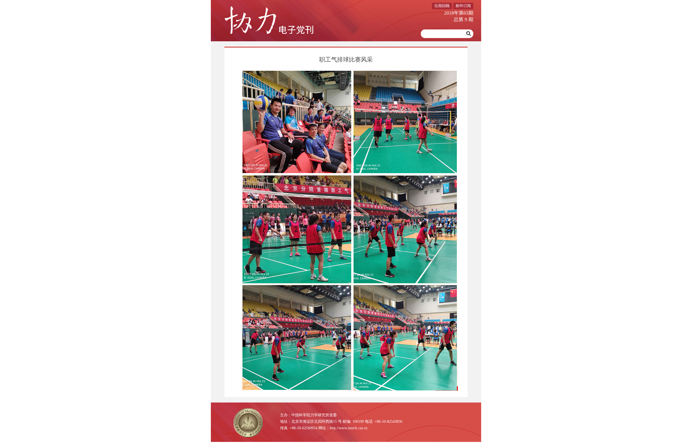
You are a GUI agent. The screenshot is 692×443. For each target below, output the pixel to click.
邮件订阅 (463, 6)
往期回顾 (442, 6)
